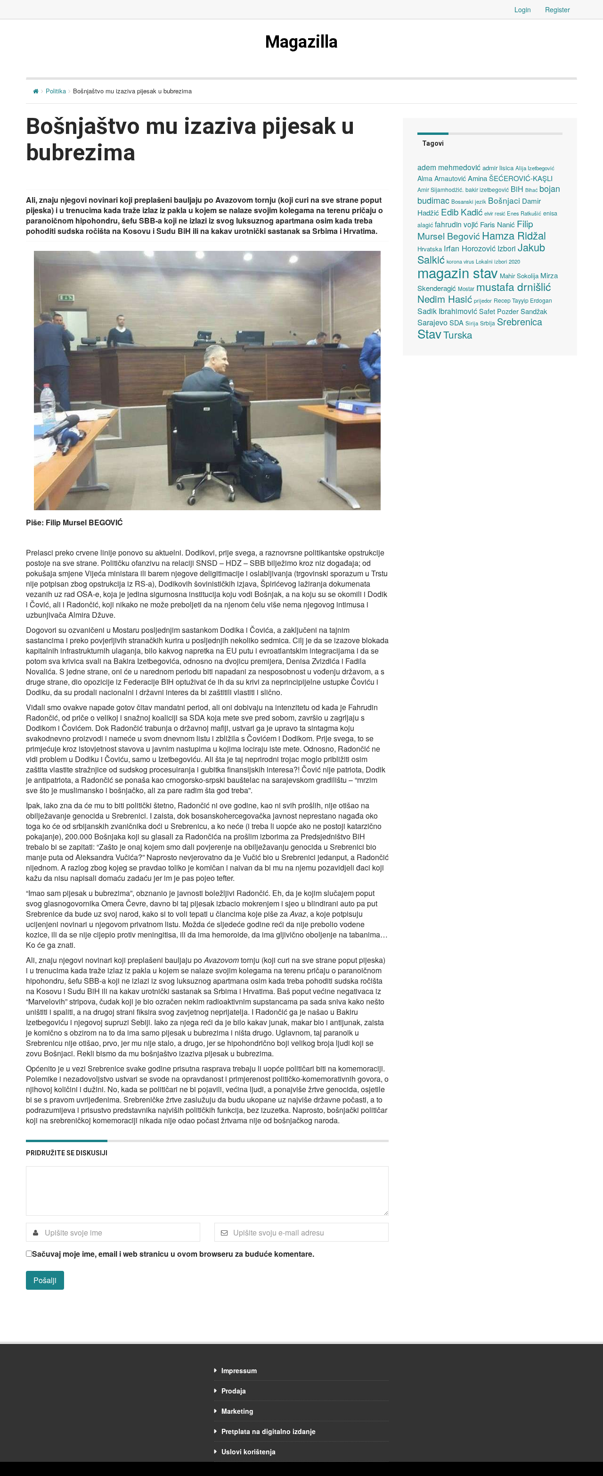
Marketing (237, 1411)
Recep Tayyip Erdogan (523, 300)
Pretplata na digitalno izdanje (268, 1431)
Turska (458, 334)
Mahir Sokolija (519, 275)
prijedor (483, 300)
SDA (456, 322)
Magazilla (301, 41)
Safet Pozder (499, 311)
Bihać (531, 189)
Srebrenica (519, 321)
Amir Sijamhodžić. (440, 189)
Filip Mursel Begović (475, 229)
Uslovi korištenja (248, 1451)
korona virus (460, 261)
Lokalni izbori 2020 (498, 261)
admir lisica (497, 167)
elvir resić (494, 213)
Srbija (487, 323)
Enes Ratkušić (524, 213)
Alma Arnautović (441, 178)
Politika (56, 90)
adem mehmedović (449, 167)
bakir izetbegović (487, 189)
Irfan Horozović (470, 248)
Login (522, 9)
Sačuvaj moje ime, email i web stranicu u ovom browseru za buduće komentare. (173, 1254)
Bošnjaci (504, 200)
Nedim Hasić (444, 299)
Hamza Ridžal (514, 235)
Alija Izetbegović (534, 168)
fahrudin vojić (456, 224)
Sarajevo (432, 322)
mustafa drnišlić (513, 286)
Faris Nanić (497, 224)
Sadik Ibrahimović (447, 311)
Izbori (506, 248)
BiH (517, 188)
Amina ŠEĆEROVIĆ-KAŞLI (510, 178)
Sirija (471, 323)
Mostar (466, 288)
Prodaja (233, 1390)
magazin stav (457, 272)
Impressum (239, 1370)
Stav (429, 333)
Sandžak (534, 311)
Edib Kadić (461, 211)
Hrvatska (429, 248)
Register (557, 9)
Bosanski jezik (468, 201)
